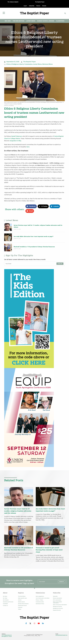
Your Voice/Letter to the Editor (42, 598)
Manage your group (57, 606)
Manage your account (58, 608)
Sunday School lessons (23, 603)
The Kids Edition (18, 21)
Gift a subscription (57, 600)
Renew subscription (57, 598)
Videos (19, 609)
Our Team (5, 598)
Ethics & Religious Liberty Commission (19, 64)
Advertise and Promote (8, 601)
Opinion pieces (21, 601)
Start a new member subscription (57, 602)
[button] (65, 13)
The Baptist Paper (39, 2)
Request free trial (57, 610)
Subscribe (55, 596)
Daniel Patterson (16, 136)
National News (47, 64)
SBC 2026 (8, 21)
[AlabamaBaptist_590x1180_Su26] (29, 417)
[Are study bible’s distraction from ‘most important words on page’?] (8, 237)
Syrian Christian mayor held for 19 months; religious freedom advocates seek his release (38, 226)
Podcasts (20, 607)
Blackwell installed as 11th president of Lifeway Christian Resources (34, 246)
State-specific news (22, 598)
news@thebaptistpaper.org (61, 635)
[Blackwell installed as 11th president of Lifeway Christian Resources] (8, 247)
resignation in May (15, 141)
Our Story (5, 596)
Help (36, 635)
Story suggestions (40, 596)
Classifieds (60, 21)
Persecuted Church (22, 605)
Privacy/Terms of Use (29, 635)
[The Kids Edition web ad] (29, 318)
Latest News (30, 21)
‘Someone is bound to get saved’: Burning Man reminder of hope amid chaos (49, 550)
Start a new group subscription (60, 604)
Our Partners (6, 600)
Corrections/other (40, 601)
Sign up (60, 263)
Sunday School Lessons (45, 21)
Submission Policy (40, 603)
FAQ (39, 635)
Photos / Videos (39, 600)
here (28, 147)
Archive (19, 600)
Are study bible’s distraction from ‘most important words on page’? (33, 236)
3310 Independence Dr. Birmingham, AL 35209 (7, 636)
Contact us (5, 605)
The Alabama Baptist (13, 2)
